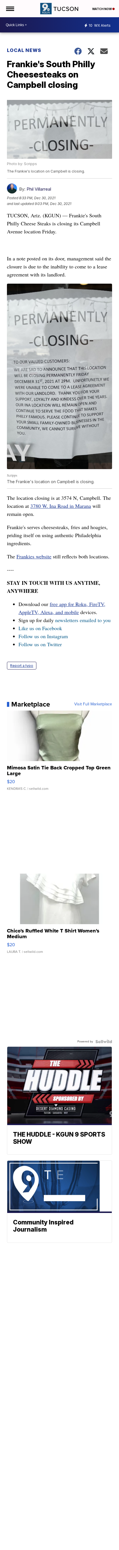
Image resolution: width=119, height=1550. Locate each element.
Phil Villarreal (39, 189)
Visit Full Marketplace (93, 704)
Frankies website (33, 556)
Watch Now (102, 9)
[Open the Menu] (9, 8)
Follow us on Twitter (40, 644)
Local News (24, 50)
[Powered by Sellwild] (103, 1042)
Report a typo (21, 665)
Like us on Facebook (40, 628)
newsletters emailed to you (83, 620)
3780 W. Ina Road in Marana (60, 505)
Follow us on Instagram (43, 636)
